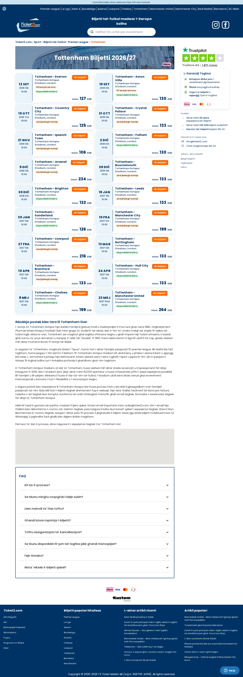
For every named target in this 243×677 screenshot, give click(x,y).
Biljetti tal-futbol (54, 42)
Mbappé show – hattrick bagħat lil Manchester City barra (210, 659)
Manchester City (185, 9)
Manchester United (161, 9)
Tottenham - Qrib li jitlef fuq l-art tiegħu (143, 646)
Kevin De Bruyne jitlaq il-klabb (139, 617)
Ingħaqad (186, 163)
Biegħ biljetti (188, 158)
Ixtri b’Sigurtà (10, 617)
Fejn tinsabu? (34, 556)
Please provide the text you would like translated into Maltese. (210, 645)
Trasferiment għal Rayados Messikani (203, 625)
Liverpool (114, 9)
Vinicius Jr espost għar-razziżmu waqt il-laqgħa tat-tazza (150, 653)
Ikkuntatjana (10, 632)
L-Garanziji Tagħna (197, 73)
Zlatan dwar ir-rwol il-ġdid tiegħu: (201, 651)
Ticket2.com (23, 42)
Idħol (184, 167)
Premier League (50, 9)
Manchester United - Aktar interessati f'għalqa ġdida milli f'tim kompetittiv (151, 640)
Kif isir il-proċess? (37, 485)
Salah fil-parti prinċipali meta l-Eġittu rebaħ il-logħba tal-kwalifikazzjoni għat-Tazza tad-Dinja (150, 624)
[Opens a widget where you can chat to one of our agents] (229, 670)
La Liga (66, 9)
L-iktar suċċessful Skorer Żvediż (140, 660)
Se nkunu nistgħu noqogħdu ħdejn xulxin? (54, 497)
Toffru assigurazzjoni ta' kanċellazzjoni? (53, 532)
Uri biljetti (80, 77)
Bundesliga (89, 9)
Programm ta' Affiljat (14, 642)
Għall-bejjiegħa (192, 154)
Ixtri (5, 622)
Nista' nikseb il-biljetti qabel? (45, 567)
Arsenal (102, 9)
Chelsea (126, 9)
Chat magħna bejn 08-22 (201, 146)
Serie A (76, 9)
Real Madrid (205, 9)
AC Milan (234, 9)
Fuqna (7, 637)
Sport (37, 42)
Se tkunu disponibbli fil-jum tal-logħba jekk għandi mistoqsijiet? (71, 544)
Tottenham (140, 9)
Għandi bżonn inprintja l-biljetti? (48, 520)
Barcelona (220, 9)
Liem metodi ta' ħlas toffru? (44, 509)
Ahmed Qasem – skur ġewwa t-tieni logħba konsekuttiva (146, 632)
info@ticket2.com (196, 141)
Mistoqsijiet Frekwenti (14, 627)
